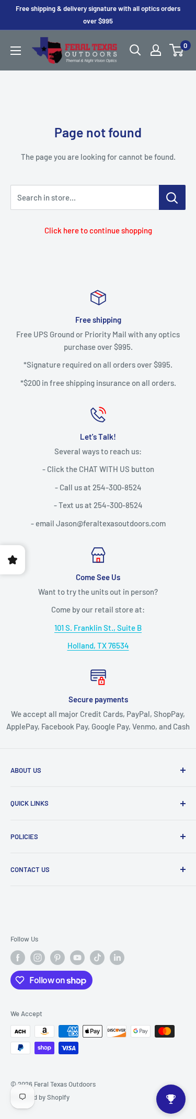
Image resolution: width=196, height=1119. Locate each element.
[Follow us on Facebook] (17, 957)
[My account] (156, 50)
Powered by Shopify (40, 1097)
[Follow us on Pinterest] (57, 957)
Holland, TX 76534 (98, 645)
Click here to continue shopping (98, 230)
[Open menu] (15, 50)
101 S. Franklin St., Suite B (98, 627)
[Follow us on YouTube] (77, 957)
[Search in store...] (172, 197)
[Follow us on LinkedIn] (117, 957)
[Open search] (135, 50)
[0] (176, 50)
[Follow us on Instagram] (37, 957)
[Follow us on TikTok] (97, 957)
